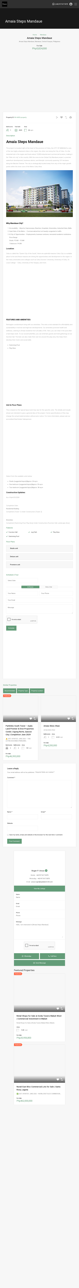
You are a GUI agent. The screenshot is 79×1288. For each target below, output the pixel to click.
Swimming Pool (14, 536)
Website (10, 823)
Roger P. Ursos (38, 871)
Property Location (37, 691)
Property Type (23, 691)
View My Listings (39, 889)
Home (35, 35)
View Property (20, 716)
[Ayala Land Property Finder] (4, 6)
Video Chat (48, 587)
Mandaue (43, 35)
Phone (18, 912)
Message (19, 922)
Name (9, 812)
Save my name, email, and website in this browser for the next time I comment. (36, 835)
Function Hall (13, 532)
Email (43, 812)
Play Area (56, 532)
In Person (30, 587)
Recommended (10, 691)
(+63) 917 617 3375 (61, 4)
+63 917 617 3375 (42, 875)
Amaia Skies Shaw (52, 726)
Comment (11, 777)
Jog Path (34, 532)
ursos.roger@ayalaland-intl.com (42, 882)
